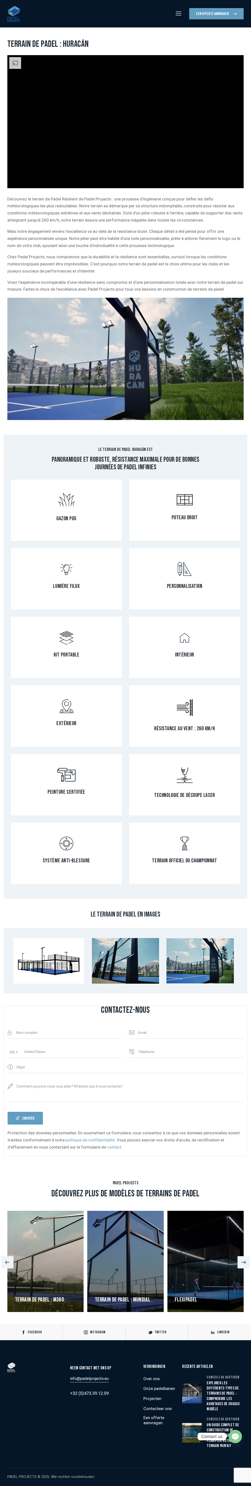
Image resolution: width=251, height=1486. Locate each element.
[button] (7, 1262)
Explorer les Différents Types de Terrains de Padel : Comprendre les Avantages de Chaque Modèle (223, 1396)
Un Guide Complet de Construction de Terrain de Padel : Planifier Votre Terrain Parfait (223, 1435)
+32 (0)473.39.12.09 (89, 1393)
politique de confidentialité (90, 1140)
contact (114, 1147)
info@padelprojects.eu (89, 1378)
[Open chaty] (235, 1436)
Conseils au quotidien (223, 1377)
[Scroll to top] (237, 1477)
